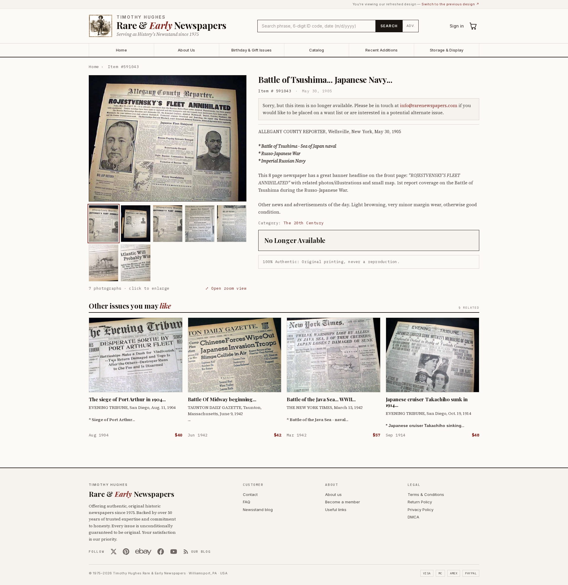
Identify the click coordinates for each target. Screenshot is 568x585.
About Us (186, 50)
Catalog (316, 50)
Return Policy (420, 501)
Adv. (410, 26)
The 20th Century (304, 222)
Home (121, 50)
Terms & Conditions (426, 494)
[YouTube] (174, 551)
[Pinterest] (126, 551)
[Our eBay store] (143, 551)
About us (333, 494)
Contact (250, 494)
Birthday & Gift (251, 50)
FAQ (246, 501)
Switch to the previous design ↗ (450, 4)
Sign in (457, 25)
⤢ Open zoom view (225, 288)
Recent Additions (381, 50)
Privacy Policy (420, 509)
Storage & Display (446, 50)
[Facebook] (160, 551)
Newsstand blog (258, 509)
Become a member (342, 501)
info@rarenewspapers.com (428, 105)
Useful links (335, 509)
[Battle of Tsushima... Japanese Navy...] (103, 223)
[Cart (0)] (473, 26)
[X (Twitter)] (113, 551)
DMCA (413, 517)
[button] (167, 138)
